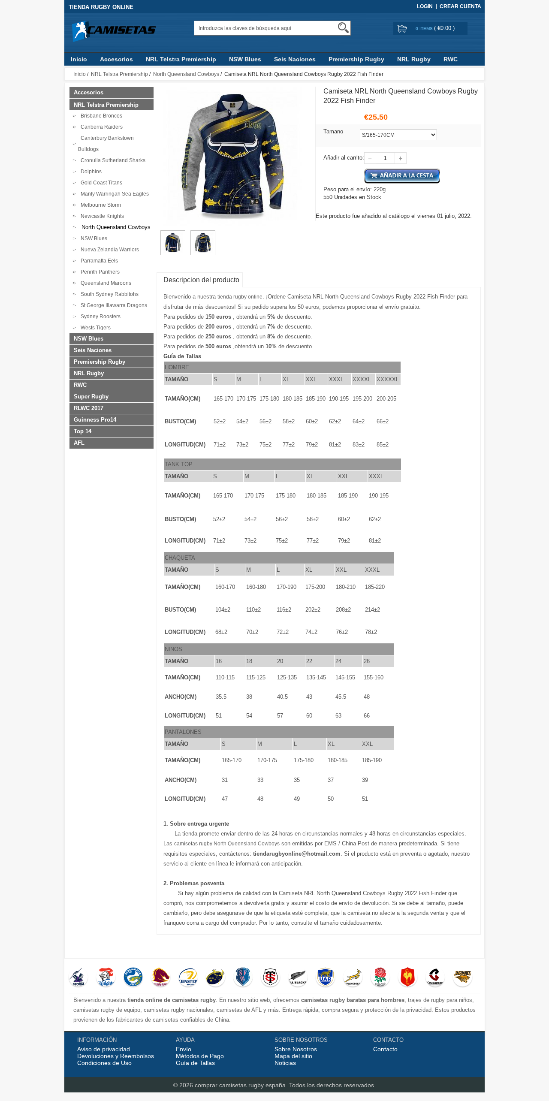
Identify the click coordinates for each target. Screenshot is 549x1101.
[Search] (343, 27)
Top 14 (82, 431)
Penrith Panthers (99, 272)
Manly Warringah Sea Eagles (113, 194)
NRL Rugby (414, 59)
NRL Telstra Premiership (181, 59)
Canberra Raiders (100, 127)
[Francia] (407, 978)
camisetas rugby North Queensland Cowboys (227, 844)
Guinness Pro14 (95, 419)
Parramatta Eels (98, 261)
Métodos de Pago (200, 1056)
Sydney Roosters (99, 317)
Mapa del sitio (293, 1056)
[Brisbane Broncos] (160, 978)
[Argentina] (325, 978)
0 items (425, 28)
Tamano (333, 131)
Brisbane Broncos (100, 116)
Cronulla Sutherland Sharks (111, 160)
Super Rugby (91, 396)
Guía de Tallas (195, 1062)
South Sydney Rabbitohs (108, 294)
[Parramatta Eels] (133, 978)
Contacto (385, 1049)
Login (425, 6)
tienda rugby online (239, 297)
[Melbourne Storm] (78, 978)
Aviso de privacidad (103, 1049)
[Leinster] (188, 978)
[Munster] (215, 978)
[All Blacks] (298, 978)
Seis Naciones (295, 59)
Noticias (285, 1062)
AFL (79, 443)
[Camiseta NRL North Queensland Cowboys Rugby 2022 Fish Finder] (173, 234)
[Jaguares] (462, 978)
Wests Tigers (94, 328)
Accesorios (116, 59)
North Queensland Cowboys (186, 74)
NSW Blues (245, 59)
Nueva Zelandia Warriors (108, 250)
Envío (183, 1049)
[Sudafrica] (352, 978)
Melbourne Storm (99, 205)
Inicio (79, 59)
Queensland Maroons (104, 283)
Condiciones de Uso (104, 1062)
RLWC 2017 (88, 408)
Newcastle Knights (101, 216)
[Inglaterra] (380, 978)
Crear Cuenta (460, 6)
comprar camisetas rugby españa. (242, 1085)
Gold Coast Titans (100, 183)
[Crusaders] (435, 978)
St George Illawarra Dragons (112, 305)
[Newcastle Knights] (105, 978)
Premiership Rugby (356, 59)
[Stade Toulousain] (270, 978)
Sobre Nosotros (295, 1049)
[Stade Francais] (243, 978)
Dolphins (90, 172)
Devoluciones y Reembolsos (115, 1056)
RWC (450, 59)
